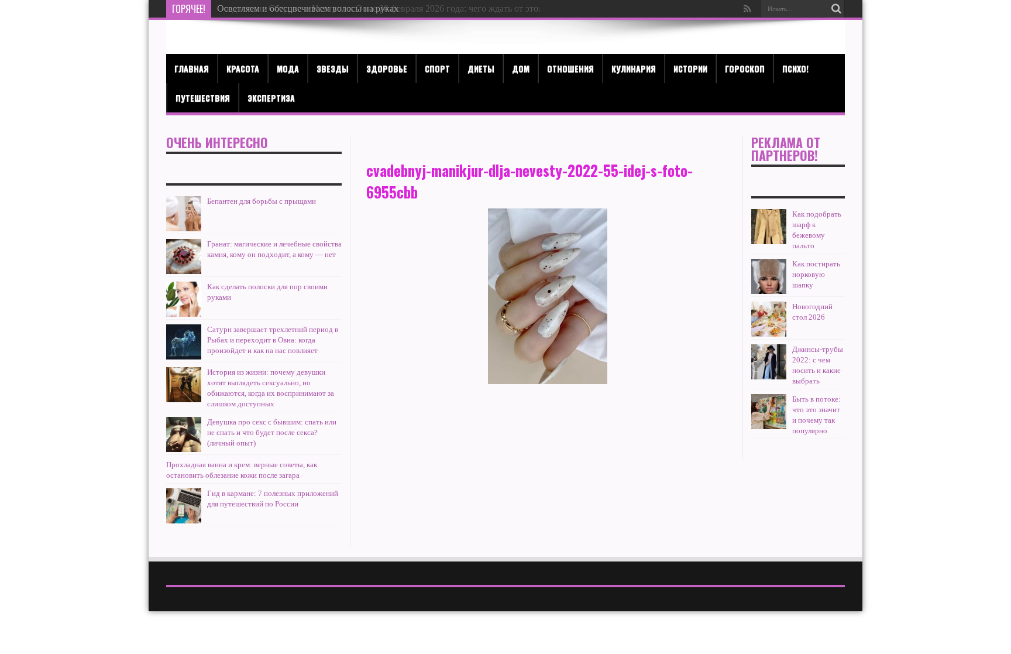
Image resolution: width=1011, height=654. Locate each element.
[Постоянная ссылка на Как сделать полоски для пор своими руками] (183, 299)
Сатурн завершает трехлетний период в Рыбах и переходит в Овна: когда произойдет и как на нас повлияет (272, 340)
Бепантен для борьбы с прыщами (261, 201)
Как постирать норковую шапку (816, 274)
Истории (690, 68)
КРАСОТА (242, 68)
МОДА (288, 68)
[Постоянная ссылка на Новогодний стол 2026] (768, 319)
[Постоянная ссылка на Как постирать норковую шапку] (768, 276)
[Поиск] (836, 9)
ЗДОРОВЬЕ (386, 68)
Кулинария (633, 68)
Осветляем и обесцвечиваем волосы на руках (307, 8)
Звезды (333, 68)
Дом (520, 68)
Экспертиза (271, 97)
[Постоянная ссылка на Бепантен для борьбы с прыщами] (183, 213)
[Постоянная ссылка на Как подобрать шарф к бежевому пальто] (768, 226)
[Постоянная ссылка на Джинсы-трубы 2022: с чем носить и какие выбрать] (768, 361)
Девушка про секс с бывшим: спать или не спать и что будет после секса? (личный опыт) (271, 432)
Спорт (437, 68)
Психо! (795, 68)
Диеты (480, 68)
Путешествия (203, 97)
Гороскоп (745, 68)
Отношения (570, 68)
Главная (191, 68)
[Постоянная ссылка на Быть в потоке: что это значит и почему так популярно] (768, 411)
